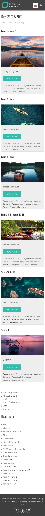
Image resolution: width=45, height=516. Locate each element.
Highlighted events (26, 89)
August (17, 23)
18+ (20, 377)
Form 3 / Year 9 (8, 157)
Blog (5, 406)
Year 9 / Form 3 (10, 480)
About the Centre (10, 396)
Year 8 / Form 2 (10, 477)
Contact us (8, 409)
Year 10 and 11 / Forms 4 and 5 (16, 470)
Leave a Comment (18, 92)
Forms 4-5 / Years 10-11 (12, 214)
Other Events (8, 459)
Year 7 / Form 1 (9, 473)
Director (8, 399)
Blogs (5, 435)
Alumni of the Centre (12, 431)
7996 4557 (11, 501)
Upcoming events (11, 392)
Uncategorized (9, 466)
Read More (11, 78)
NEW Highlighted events (14, 449)
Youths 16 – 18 (9, 484)
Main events (8, 445)
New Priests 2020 (10, 452)
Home (4, 23)
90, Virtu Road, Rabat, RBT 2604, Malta (25, 498)
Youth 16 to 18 (8, 272)
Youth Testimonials (11, 402)
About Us (7, 428)
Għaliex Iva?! (8, 438)
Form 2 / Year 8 (8, 99)
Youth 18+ (6, 330)
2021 (10, 23)
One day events (10, 456)
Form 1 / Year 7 (8, 31)
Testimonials (8, 463)
